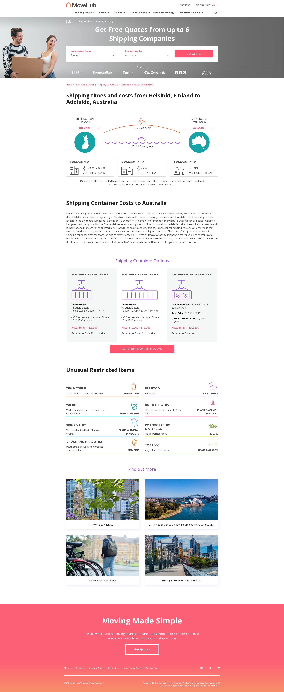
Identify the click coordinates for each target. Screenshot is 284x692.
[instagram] (218, 668)
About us (68, 668)
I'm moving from (81, 51)
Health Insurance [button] (190, 12)
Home (69, 84)
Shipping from (85, 120)
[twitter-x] (210, 668)
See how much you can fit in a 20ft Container (91, 319)
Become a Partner (97, 668)
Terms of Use (152, 668)
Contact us (80, 668)
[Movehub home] (81, 4)
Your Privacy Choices (133, 668)
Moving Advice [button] (83, 12)
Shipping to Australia (108, 84)
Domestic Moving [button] (163, 12)
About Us (185, 5)
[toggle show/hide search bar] (214, 12)
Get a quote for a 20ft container (88, 333)
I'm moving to (133, 51)
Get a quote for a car (182, 333)
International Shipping (85, 84)
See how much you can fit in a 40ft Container (141, 319)
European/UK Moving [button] (111, 12)
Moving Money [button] (138, 12)
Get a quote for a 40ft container (138, 333)
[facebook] (201, 668)
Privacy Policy (114, 668)
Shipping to (199, 120)
